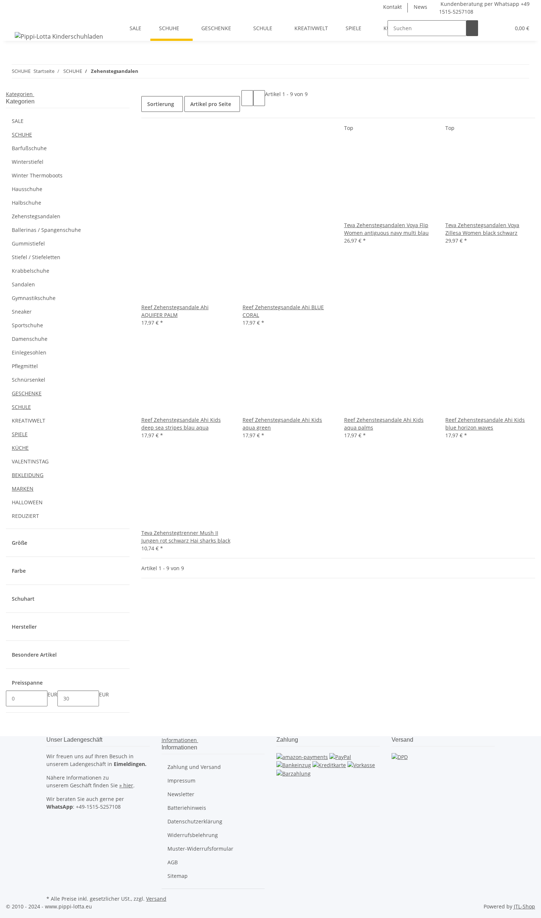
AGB (172, 862)
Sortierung (160, 103)
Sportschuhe (27, 325)
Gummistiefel (28, 243)
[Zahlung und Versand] (400, 756)
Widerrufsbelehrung (192, 835)
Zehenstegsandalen (36, 216)
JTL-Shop (524, 906)
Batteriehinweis (186, 807)
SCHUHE (22, 134)
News (420, 6)
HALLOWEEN (27, 502)
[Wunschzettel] (502, 28)
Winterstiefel (27, 161)
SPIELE (20, 434)
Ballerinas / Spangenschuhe (46, 229)
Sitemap (177, 875)
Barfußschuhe (29, 148)
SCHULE (21, 406)
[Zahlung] (302, 756)
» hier (126, 785)
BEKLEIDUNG (27, 475)
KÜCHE (20, 447)
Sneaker (22, 311)
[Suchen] (472, 28)
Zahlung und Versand (194, 766)
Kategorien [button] (20, 94)
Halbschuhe (26, 202)
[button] (490, 28)
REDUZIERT (25, 515)
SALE (18, 120)
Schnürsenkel (28, 379)
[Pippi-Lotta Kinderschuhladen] (59, 36)
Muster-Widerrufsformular (200, 848)
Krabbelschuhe (30, 270)
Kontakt (392, 6)
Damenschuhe (29, 338)
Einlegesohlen (29, 352)
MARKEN (22, 488)
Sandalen (23, 284)
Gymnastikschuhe (34, 297)
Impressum (181, 780)
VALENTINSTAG (30, 461)
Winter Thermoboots (37, 175)
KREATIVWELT (28, 420)
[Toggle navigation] (15, 21)
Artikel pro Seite (210, 103)
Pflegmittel (25, 366)
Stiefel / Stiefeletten (36, 257)
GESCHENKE (27, 393)
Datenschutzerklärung (194, 821)
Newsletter (180, 794)
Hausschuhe (27, 189)
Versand (156, 898)
